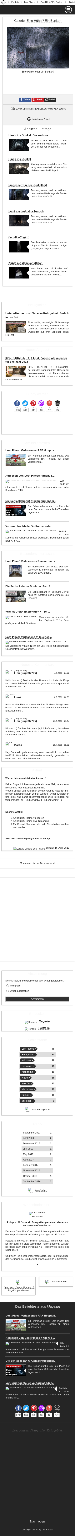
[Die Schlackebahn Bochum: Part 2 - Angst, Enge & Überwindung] (15, 596)
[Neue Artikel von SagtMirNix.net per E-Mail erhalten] (57, 403)
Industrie (26, 1060)
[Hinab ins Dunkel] (18, 169)
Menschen (27, 1089)
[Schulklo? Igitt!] (18, 247)
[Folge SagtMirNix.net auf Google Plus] (49, 403)
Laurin (18, 697)
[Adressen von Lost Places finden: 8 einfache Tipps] (31, 481)
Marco (18, 744)
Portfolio (15, 2)
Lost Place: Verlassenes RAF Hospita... (30, 450)
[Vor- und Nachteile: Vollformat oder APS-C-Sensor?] (31, 531)
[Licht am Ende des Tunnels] (18, 221)
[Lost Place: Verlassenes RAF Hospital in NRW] (15, 460)
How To (26, 1083)
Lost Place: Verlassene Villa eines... (28, 636)
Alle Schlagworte (41, 1109)
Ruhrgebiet (27, 1054)
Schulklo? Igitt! (18, 237)
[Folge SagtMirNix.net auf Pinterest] (33, 403)
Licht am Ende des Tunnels (26, 211)
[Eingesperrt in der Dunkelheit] (18, 195)
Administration (59, 1281)
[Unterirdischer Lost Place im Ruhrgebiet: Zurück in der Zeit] (15, 327)
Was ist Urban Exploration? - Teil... (28, 611)
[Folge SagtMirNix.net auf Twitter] (25, 403)
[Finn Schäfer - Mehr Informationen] (37, 1213)
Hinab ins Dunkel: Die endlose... (29, 135)
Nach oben (37, 1521)
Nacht (25, 1077)
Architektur (27, 1072)
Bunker (25, 1095)
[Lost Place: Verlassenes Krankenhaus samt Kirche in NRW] (15, 571)
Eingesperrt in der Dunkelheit (27, 185)
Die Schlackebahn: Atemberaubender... (30, 500)
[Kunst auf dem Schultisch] (18, 273)
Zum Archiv (41, 1190)
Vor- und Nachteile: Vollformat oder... (29, 526)
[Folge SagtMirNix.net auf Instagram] (41, 403)
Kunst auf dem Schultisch (25, 262)
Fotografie (15, 986)
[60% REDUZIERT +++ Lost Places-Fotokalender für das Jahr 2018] (15, 371)
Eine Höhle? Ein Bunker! (52, 2)
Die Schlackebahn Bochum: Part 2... (28, 586)
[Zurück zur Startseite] (3, 2)
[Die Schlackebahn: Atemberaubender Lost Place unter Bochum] (15, 511)
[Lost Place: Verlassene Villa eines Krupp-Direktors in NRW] (36, 642)
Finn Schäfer (47, 1530)
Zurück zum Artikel (40, 119)
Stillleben (27, 1101)
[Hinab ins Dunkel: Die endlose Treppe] (18, 145)
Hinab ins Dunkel (19, 158)
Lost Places (29, 2)
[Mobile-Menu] (37, 9)
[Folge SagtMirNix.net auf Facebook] (17, 403)
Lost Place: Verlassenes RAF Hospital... (31, 1315)
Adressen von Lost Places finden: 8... (30, 475)
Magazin (44, 1021)
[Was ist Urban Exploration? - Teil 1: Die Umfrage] (21, 617)
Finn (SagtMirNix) (25, 672)
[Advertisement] (37, 919)
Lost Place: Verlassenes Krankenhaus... (31, 561)
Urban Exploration (19, 991)
